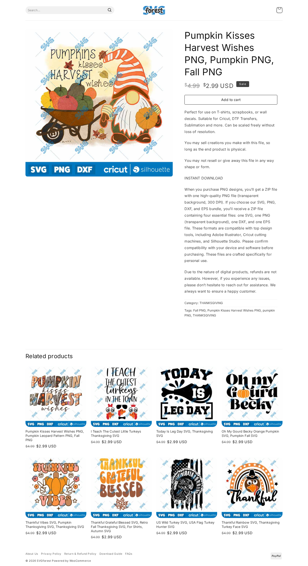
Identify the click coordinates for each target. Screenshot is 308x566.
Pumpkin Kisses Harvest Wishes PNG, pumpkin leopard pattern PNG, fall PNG (54, 435)
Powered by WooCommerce (71, 560)
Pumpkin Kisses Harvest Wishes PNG (234, 310)
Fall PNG (199, 310)
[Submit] (109, 10)
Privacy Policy (51, 553)
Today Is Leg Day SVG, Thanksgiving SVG (184, 433)
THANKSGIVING (211, 303)
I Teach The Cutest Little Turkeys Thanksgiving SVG (116, 433)
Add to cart (231, 100)
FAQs (128, 553)
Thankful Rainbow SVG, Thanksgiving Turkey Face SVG (251, 524)
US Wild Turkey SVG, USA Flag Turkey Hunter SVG (185, 524)
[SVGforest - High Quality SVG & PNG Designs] (154, 10)
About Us (31, 553)
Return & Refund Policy (80, 553)
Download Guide (110, 553)
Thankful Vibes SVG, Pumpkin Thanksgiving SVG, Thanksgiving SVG (54, 524)
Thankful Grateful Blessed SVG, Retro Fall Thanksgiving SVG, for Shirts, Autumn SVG (119, 526)
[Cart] (279, 10)
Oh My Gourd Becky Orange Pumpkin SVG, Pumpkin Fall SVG (250, 433)
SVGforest (44, 560)
